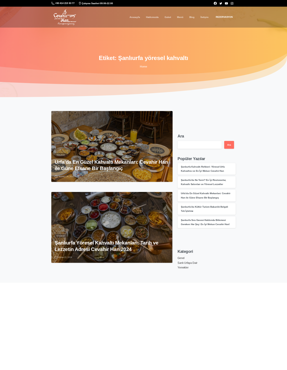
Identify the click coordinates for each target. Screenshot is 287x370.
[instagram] (232, 3)
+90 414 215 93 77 (65, 3)
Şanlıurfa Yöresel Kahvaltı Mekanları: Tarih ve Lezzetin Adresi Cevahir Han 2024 (106, 246)
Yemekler (183, 267)
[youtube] (226, 3)
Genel (181, 258)
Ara (181, 136)
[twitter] (221, 3)
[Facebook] (215, 3)
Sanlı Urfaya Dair (187, 262)
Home (143, 66)
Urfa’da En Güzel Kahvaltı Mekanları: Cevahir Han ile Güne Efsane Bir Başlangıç (111, 165)
